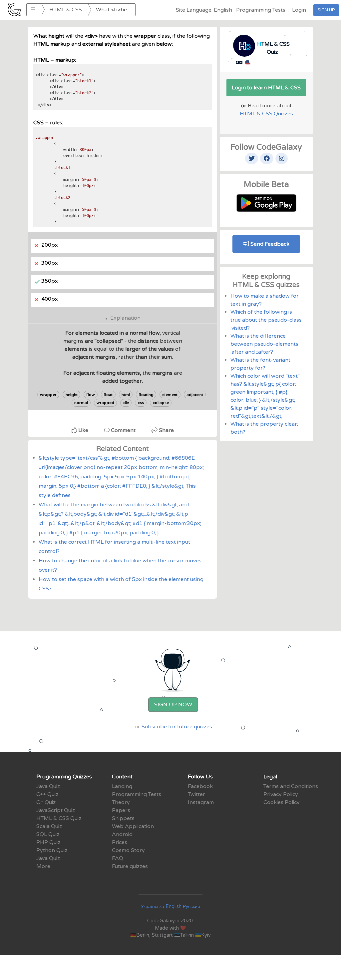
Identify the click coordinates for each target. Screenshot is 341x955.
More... (44, 866)
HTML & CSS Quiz (58, 818)
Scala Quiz (49, 826)
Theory (121, 802)
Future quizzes (130, 866)
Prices (119, 842)
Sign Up (326, 10)
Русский (191, 906)
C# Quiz (46, 802)
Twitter (196, 794)
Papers (121, 810)
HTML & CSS (65, 9)
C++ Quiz (47, 794)
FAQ (117, 858)
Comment (123, 430)
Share (166, 430)
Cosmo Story (128, 850)
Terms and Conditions (290, 786)
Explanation (125, 318)
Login (299, 10)
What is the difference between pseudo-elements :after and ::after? (264, 344)
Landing (122, 786)
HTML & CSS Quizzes (266, 113)
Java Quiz (48, 786)
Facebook (200, 786)
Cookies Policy (281, 802)
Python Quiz (51, 850)
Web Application (133, 826)
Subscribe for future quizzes (177, 726)
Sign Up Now (173, 704)
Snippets (123, 818)
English (173, 906)
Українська (152, 906)
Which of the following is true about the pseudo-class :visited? (266, 320)
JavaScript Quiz (55, 810)
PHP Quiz (48, 842)
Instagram (201, 802)
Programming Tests (260, 10)
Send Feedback (269, 244)
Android (122, 834)
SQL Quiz (47, 834)
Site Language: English (204, 10)
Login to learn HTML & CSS (266, 87)
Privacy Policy (280, 794)
